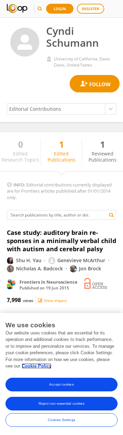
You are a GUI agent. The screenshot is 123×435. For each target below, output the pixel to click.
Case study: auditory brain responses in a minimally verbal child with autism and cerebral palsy (61, 240)
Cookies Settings (61, 420)
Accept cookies (61, 384)
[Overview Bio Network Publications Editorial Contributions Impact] (61, 109)
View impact (55, 300)
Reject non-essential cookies (62, 403)
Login (60, 8)
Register (90, 8)
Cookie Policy (36, 366)
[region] (61, 374)
